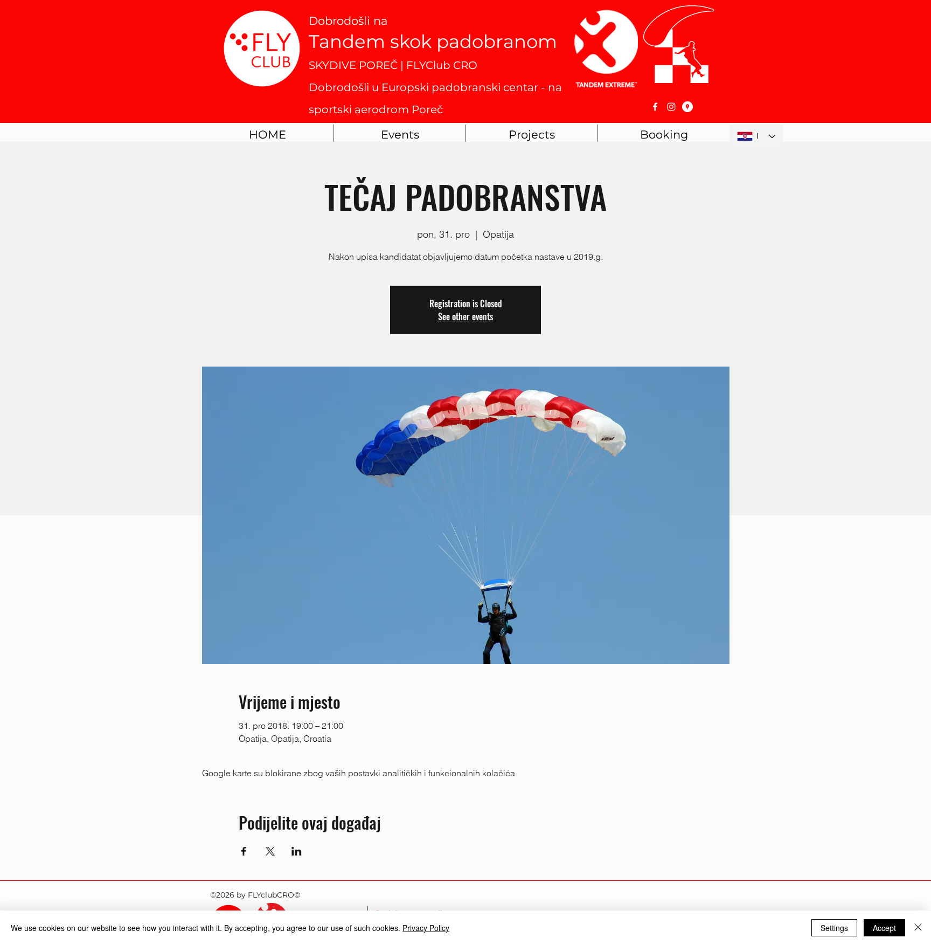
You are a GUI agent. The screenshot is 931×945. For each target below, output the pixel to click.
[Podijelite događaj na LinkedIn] (296, 851)
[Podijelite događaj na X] (270, 851)
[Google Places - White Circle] (687, 106)
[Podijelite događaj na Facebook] (244, 851)
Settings (834, 927)
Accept (884, 927)
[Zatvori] (918, 927)
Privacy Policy (425, 927)
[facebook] (655, 106)
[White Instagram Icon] (671, 106)
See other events (465, 316)
